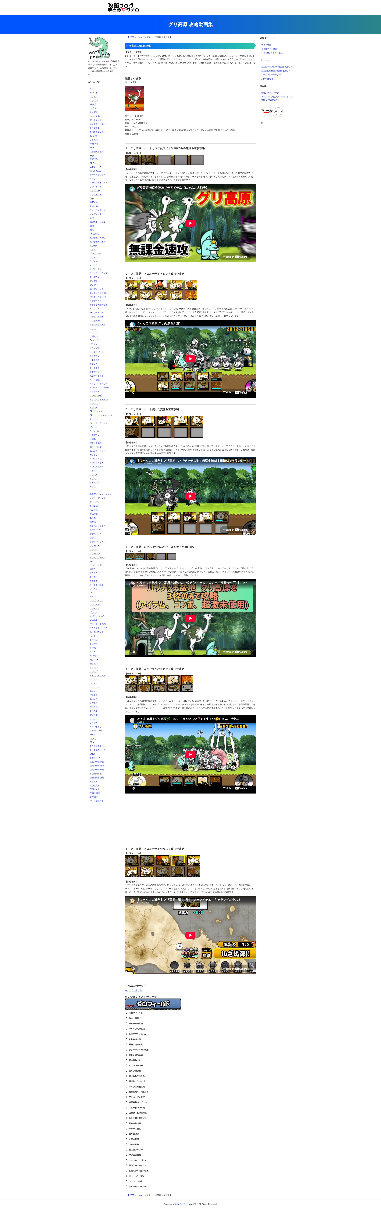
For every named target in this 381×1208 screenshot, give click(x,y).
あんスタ (94, 699)
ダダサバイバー (96, 371)
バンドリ (94, 683)
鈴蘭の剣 (94, 143)
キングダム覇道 (96, 466)
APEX (92, 163)
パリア (93, 249)
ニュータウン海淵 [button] (137, 1107)
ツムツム (94, 513)
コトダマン (95, 355)
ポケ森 (93, 521)
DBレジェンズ (96, 411)
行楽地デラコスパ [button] (137, 1081)
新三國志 (94, 797)
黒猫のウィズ (96, 135)
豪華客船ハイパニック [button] (139, 1091)
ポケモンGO (95, 533)
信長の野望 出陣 (97, 765)
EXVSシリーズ (96, 395)
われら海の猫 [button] (135, 1039)
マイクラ (94, 265)
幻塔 (92, 229)
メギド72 (94, 336)
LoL (91, 592)
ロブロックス (96, 269)
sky (91, 561)
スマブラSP (95, 190)
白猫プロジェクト (97, 131)
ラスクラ (94, 328)
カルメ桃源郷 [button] (135, 1070)
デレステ (94, 679)
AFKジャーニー (96, 312)
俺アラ (93, 486)
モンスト (94, 92)
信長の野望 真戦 (97, 777)
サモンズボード (96, 348)
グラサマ (94, 344)
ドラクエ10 (95, 757)
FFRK (92, 734)
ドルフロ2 (94, 127)
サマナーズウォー (97, 324)
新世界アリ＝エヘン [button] (138, 1033)
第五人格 (94, 202)
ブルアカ (94, 722)
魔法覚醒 (94, 505)
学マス (93, 691)
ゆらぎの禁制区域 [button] (137, 1086)
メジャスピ (95, 608)
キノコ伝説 (95, 379)
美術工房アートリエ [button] (138, 1165)
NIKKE (93, 104)
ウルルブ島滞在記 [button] (137, 1028)
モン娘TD (94, 655)
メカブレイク (96, 213)
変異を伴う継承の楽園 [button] (139, 1170)
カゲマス (94, 478)
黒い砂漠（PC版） (98, 237)
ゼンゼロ (94, 281)
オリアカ (94, 781)
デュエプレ (95, 502)
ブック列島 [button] (134, 1144)
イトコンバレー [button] (136, 1065)
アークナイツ (96, 119)
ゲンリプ (94, 671)
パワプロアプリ (96, 600)
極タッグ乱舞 (96, 442)
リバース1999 (96, 730)
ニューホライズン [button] (137, 1175)
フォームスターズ (97, 210)
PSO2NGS (94, 233)
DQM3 (92, 753)
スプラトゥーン (96, 194)
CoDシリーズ (95, 166)
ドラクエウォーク (97, 749)
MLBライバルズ (97, 616)
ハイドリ (94, 635)
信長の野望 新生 (97, 761)
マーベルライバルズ (98, 182)
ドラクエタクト (96, 745)
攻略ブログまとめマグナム (187, 1204)
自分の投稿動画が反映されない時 (276, 70)
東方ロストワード (97, 675)
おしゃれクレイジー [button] (138, 1186)
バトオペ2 (94, 391)
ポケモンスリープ (97, 541)
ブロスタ (94, 580)
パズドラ (94, 96)
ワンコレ (94, 490)
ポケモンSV (95, 545)
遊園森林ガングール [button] (138, 1102)
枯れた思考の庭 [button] (136, 1054)
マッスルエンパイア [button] (138, 1160)
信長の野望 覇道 (97, 769)
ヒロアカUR (95, 434)
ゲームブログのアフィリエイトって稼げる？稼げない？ (277, 98)
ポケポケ (94, 549)
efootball (93, 620)
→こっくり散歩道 (133, 990)
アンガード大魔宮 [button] (137, 1097)
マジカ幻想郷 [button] (135, 1154)
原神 (92, 217)
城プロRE (94, 659)
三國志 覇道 (95, 793)
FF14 (92, 742)
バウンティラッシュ (98, 423)
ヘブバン (94, 108)
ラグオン (94, 257)
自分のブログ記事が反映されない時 (277, 66)
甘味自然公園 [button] (135, 1123)
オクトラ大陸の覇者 (98, 304)
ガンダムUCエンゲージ (100, 387)
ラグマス (94, 261)
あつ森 (93, 517)
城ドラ (93, 568)
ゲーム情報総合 (96, 801)
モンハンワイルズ (97, 525)
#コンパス (94, 206)
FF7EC (93, 738)
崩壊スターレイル (97, 221)
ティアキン (95, 276)
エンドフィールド (97, 123)
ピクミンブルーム (97, 557)
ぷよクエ (94, 509)
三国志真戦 (95, 785)
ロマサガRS (95, 320)
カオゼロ (94, 112)
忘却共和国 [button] (134, 1139)
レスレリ (94, 718)
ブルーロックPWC (98, 623)
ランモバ (94, 139)
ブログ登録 (266, 44)
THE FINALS (95, 170)
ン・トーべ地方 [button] (136, 1181)
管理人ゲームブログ (270, 92)
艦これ (93, 663)
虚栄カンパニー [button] (136, 1149)
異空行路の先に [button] (136, 1060)
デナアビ (94, 284)
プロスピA (94, 604)
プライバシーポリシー (271, 74)
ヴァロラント (96, 186)
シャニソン (95, 687)
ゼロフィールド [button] (136, 1012)
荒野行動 (94, 159)
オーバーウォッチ (97, 174)
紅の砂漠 (94, 245)
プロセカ (94, 695)
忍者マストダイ (96, 375)
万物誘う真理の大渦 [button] (138, 1112)
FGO (92, 88)
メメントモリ (96, 726)
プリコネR (94, 706)
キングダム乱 (96, 458)
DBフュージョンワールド (101, 415)
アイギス (94, 651)
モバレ (93, 596)
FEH (92, 147)
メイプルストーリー (98, 383)
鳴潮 (92, 225)
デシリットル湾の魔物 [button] (139, 1049)
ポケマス (94, 537)
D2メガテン (95, 340)
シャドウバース (96, 352)
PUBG (92, 155)
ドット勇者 (95, 367)
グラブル (94, 100)
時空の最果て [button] (135, 1018)
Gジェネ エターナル (98, 399)
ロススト (94, 474)
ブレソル (94, 427)
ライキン (94, 588)
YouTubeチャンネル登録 (272, 52)
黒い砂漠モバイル (97, 241)
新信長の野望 (96, 773)
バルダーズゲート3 (98, 296)
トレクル (94, 419)
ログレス (94, 363)
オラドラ (94, 454)
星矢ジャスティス (97, 450)
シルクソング (96, 565)
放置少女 (94, 714)
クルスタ (94, 710)
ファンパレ (95, 431)
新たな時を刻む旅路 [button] (138, 1118)
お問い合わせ (267, 78)
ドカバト (94, 407)
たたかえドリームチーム (100, 627)
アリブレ (94, 178)
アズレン (94, 667)
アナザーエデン (96, 300)
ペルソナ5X (95, 116)
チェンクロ (95, 332)
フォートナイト (96, 151)
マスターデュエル (97, 498)
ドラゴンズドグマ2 (98, 292)
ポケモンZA (95, 553)
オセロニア (95, 359)
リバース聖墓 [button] (135, 1128)
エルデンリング (96, 288)
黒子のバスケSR (97, 631)
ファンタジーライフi (99, 273)
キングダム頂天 (96, 462)
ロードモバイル (96, 584)
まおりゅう (95, 482)
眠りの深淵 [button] (134, 1133)
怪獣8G (93, 438)
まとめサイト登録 (269, 48)
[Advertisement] (104, 853)
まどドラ (94, 702)
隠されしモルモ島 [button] (137, 1076)
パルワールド (96, 253)
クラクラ (94, 573)
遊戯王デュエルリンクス (100, 494)
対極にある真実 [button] (136, 1044)
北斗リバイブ (96, 446)
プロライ (94, 612)
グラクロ (94, 470)
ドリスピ (94, 639)
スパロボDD (95, 403)
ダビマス (94, 643)
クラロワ (94, 576)
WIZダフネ (94, 308)
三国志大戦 (95, 789)
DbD (91, 198)
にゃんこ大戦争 (96, 316)
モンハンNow (95, 529)
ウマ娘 (93, 647)
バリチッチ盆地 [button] (136, 1023)
